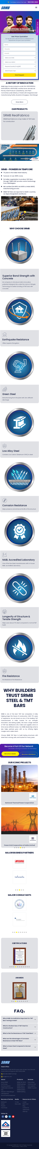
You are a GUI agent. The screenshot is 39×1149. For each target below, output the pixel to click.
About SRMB (4, 1082)
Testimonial (26, 1109)
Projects (3, 1106)
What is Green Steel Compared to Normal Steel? (16, 1047)
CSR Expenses (5, 1093)
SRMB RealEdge (21, 1084)
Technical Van (32, 1084)
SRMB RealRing (21, 1091)
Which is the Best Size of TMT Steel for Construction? (15, 1027)
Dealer (3, 1104)
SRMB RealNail (21, 1088)
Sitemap (25, 1111)
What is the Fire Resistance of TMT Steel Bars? (18, 1033)
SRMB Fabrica (21, 1086)
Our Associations (6, 1086)
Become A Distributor (29, 754)
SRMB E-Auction (32, 1088)
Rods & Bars (31, 1082)
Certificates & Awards (7, 1088)
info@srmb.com (7, 1076)
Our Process (4, 1084)
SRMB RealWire (21, 1090)
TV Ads (17, 1102)
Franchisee (4, 1107)
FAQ (2, 1090)
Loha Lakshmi (31, 1086)
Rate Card (25, 1104)
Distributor (4, 1102)
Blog (24, 1106)
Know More (19, 102)
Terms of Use (23, 1146)
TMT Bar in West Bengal (7, 1091)
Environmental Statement (8, 1095)
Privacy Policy (15, 1146)
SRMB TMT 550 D (21, 1082)
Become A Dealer (10, 754)
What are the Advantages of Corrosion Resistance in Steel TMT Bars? (16, 1040)
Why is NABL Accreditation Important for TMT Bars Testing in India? (18, 1019)
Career (24, 1102)
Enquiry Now (38, 27)
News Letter (18, 1104)
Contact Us (26, 1107)
